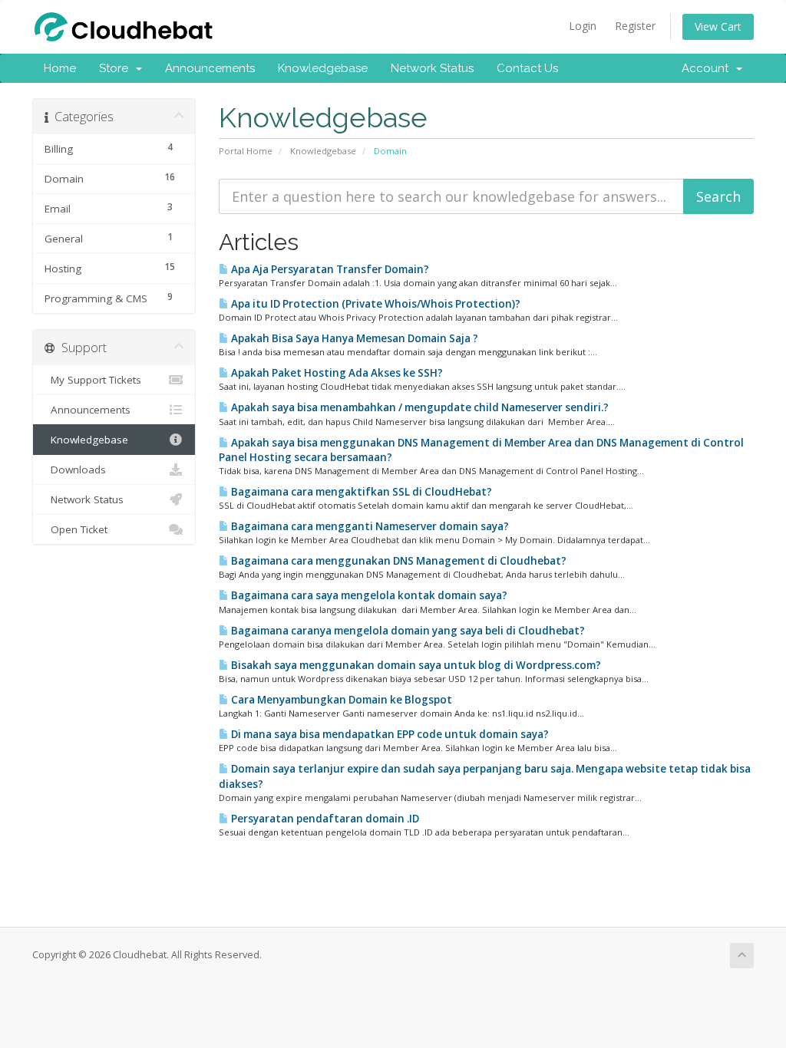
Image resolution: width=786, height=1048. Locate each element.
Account (708, 68)
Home (60, 68)
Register (635, 25)
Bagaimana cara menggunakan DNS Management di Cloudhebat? (397, 561)
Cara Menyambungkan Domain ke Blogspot (340, 700)
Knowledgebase (323, 68)
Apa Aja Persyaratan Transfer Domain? (329, 269)
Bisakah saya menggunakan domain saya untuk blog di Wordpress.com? (415, 665)
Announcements (210, 68)
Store (116, 68)
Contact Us (527, 68)
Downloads (75, 469)
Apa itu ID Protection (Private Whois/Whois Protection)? (374, 304)
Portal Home (245, 151)
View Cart (718, 26)
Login (582, 25)
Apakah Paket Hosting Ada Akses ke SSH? (336, 373)
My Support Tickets (93, 380)
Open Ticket (76, 529)
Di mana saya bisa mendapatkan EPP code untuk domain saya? (389, 734)
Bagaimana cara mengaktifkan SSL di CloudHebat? (360, 492)
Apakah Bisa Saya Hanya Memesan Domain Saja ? (353, 338)
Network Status (432, 68)
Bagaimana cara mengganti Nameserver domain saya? (369, 526)
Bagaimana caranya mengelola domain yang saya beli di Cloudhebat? (407, 631)
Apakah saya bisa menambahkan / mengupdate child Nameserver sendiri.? (419, 407)
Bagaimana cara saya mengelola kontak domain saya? (368, 595)
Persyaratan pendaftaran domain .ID (324, 819)
